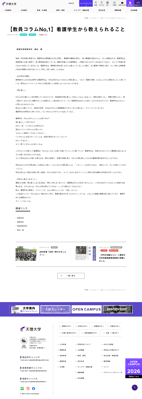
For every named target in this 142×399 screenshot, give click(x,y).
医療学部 (23, 34)
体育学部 (63, 355)
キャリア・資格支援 (81, 10)
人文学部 (63, 344)
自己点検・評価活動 (111, 355)
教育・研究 (60, 10)
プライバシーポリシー (112, 372)
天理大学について (84, 344)
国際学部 (63, 350)
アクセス (101, 5)
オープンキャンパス (86, 4)
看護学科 (32, 34)
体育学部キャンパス (32, 368)
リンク (106, 367)
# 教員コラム (43, 34)
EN (107, 5)
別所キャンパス (30, 379)
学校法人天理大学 (110, 350)
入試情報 (81, 350)
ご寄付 (114, 5)
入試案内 (8, 10)
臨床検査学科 (22, 226)
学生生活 (101, 10)
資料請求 (130, 5)
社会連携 (134, 10)
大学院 (62, 367)
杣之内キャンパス (31, 357)
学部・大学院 (42, 10)
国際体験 (118, 10)
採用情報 (107, 361)
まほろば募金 (108, 344)
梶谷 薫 (20, 230)
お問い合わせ (122, 5)
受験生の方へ (138, 5)
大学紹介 (24, 10)
